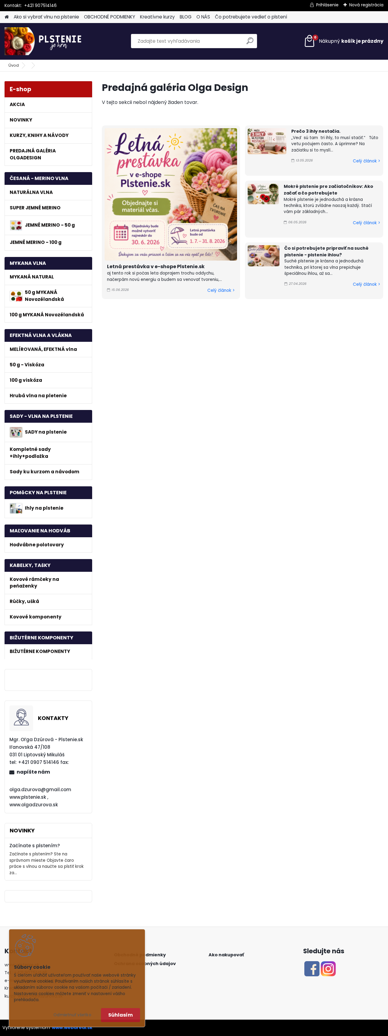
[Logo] (46, 41)
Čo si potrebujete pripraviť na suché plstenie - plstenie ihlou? (326, 251)
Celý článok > (221, 290)
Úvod (13, 65)
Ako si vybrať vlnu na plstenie (46, 17)
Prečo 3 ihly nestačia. (315, 131)
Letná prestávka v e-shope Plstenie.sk (156, 266)
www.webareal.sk (72, 1027)
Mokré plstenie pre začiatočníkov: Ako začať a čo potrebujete (328, 189)
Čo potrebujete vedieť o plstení (251, 17)
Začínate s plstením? (34, 845)
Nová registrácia (366, 5)
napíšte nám (33, 771)
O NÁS (203, 17)
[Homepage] (7, 17)
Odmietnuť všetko (72, 1015)
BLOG (186, 17)
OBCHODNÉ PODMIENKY (109, 17)
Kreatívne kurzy (157, 17)
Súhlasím (120, 1014)
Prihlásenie (327, 5)
